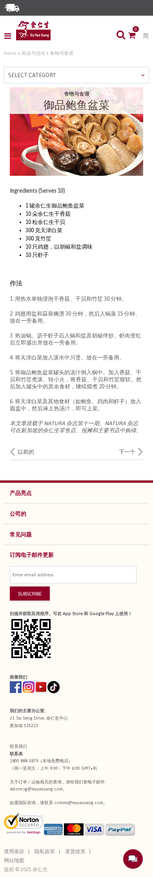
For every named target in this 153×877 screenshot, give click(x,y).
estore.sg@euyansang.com (36, 789)
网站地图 (14, 860)
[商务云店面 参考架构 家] (33, 30)
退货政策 (75, 851)
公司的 (18, 514)
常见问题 (21, 534)
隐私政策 (45, 851)
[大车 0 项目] (135, 36)
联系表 (16, 753)
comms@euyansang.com (78, 802)
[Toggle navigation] (10, 36)
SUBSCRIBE (30, 594)
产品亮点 (21, 493)
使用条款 (14, 851)
